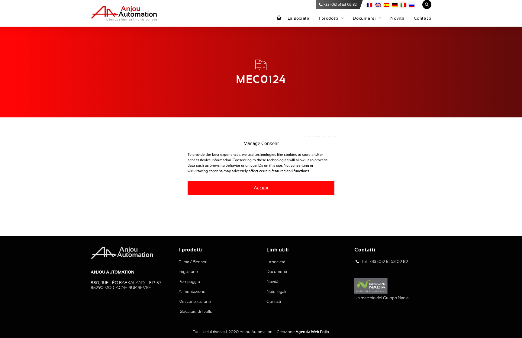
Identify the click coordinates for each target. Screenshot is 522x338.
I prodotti (329, 18)
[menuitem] (279, 18)
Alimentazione (192, 291)
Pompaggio (189, 281)
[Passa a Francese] (369, 4)
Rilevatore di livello (195, 311)
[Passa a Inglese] (378, 4)
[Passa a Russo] (412, 4)
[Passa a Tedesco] (395, 4)
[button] (357, 261)
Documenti (364, 18)
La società (299, 18)
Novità (397, 18)
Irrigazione (188, 271)
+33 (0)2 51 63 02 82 (340, 4)
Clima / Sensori (193, 261)
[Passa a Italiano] (403, 4)
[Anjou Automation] (124, 13)
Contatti (422, 18)
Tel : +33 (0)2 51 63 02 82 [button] (385, 261)
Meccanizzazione (195, 301)
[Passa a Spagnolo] (386, 4)
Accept (261, 187)
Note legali (276, 291)
